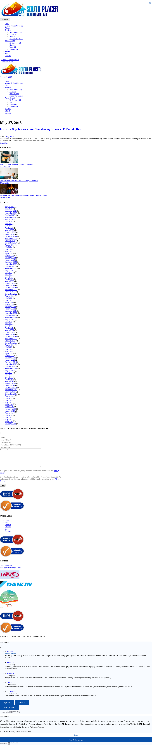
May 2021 (8, 326)
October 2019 (10, 366)
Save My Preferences (76, 740)
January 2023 (10, 285)
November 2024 (11, 239)
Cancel (76, 735)
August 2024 (9, 245)
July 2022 (8, 298)
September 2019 (11, 368)
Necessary (10, 651)
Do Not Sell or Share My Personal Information (89, 639)
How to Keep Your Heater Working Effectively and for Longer (23, 195)
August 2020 (9, 345)
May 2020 (8, 351)
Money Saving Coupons (14, 26)
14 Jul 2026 (4, 183)
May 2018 (8, 402)
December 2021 (11, 311)
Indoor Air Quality (16, 39)
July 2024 (8, 247)
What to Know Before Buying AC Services (16, 164)
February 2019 (10, 383)
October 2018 (10, 392)
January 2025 (10, 234)
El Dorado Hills (15, 43)
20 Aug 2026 (5, 167)
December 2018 (11, 388)
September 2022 (11, 294)
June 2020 (8, 349)
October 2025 (10, 215)
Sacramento (14, 49)
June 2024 (8, 249)
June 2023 (8, 275)
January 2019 (10, 385)
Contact (8, 56)
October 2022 (10, 292)
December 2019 (11, 362)
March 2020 (9, 356)
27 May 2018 (9, 137)
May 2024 (8, 251)
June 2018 (8, 400)
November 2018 (11, 390)
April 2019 (9, 379)
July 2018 (8, 398)
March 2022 (9, 305)
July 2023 (8, 273)
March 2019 (9, 381)
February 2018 (10, 409)
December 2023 (11, 262)
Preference (11, 682)
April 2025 (9, 228)
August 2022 (9, 296)
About (7, 28)
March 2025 (9, 230)
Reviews (8, 51)
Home (7, 24)
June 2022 (8, 300)
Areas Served (10, 41)
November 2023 (11, 264)
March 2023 (9, 281)
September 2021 (11, 317)
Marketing (10, 662)
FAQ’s (7, 54)
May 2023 (8, 277)
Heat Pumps (14, 36)
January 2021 (10, 334)
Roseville (13, 47)
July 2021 (8, 322)
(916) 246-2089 (6, 77)
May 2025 (8, 226)
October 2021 (10, 315)
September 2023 (11, 268)
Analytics (10, 673)
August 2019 (9, 371)
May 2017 (8, 420)
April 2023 (9, 279)
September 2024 (11, 243)
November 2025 (11, 213)
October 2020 (10, 341)
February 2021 (10, 332)
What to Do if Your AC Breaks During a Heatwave (19, 181)
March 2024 (9, 256)
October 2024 (10, 241)
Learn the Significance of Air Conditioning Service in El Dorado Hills (40, 129)
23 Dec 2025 (5, 198)
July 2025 (8, 222)
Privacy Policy (51, 639)
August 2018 (9, 396)
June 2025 (8, 224)
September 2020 (11, 343)
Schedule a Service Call (10, 60)
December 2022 (11, 288)
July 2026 (8, 209)
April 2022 (9, 302)
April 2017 (9, 422)
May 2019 (8, 377)
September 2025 (11, 217)
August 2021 (9, 319)
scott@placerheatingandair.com (11, 567)
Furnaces (13, 34)
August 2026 (9, 207)
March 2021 (9, 330)
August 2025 (9, 219)
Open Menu (5, 19)
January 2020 (10, 360)
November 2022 (11, 290)
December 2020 (11, 336)
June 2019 (8, 375)
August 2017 (9, 413)
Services (8, 30)
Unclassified (11, 691)
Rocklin (12, 45)
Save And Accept (9, 707)
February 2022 (10, 307)
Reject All (7, 702)
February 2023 (10, 283)
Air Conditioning (16, 32)
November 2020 (11, 339)
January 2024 (10, 260)
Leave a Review (8, 62)
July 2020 (8, 347)
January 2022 (10, 309)
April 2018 (9, 405)
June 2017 (8, 417)
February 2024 (10, 258)
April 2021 (9, 328)
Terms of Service (64, 639)
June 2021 (8, 324)
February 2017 (10, 424)
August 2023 (9, 271)
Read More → (5, 143)
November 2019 (11, 364)
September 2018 (11, 394)
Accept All (21, 702)
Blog (6, 529)
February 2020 (10, 358)
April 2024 (9, 253)
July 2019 (8, 373)
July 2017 (8, 415)
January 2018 (10, 411)
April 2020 (9, 354)
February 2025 (10, 232)
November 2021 (11, 313)
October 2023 (10, 266)
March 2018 (9, 407)
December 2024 (11, 236)
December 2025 (11, 211)
